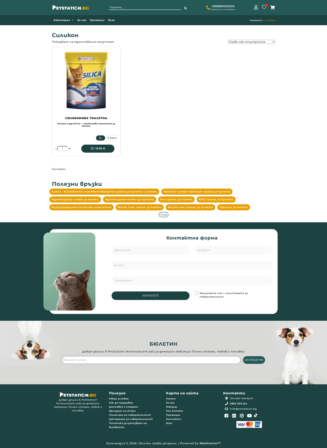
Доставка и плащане (123, 406)
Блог (111, 20)
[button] (185, 8)
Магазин (171, 406)
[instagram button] (241, 416)
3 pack (111, 137)
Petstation (256, 20)
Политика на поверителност (130, 414)
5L (100, 137)
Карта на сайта (182, 393)
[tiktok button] (256, 415)
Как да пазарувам (121, 402)
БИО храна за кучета (216, 199)
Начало (171, 398)
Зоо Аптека (174, 410)
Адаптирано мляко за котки (75, 199)
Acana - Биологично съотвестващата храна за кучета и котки (104, 191)
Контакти (173, 419)
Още (163, 214)
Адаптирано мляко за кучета (129, 199)
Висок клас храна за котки (140, 207)
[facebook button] (226, 416)
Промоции (97, 20)
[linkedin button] (234, 416)
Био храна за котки (176, 199)
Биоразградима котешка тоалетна (81, 207)
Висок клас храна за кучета (190, 207)
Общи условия (119, 398)
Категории (62, 20)
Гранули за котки (233, 207)
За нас (81, 20)
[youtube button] (249, 416)
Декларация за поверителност (131, 419)
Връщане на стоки (122, 410)
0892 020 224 (238, 403)
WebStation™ (210, 443)
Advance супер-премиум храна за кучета (196, 191)
